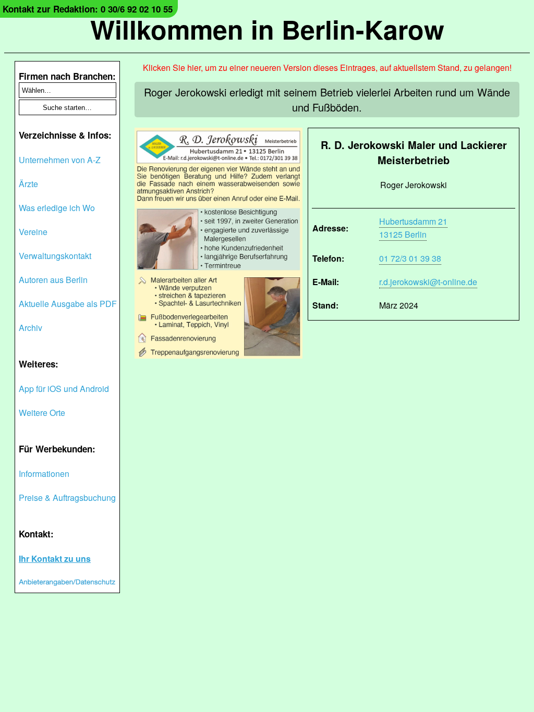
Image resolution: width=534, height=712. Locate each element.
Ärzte (28, 184)
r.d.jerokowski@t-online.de (428, 282)
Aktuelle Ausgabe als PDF (68, 304)
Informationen (44, 474)
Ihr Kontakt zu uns (55, 558)
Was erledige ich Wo (57, 208)
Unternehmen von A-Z (60, 160)
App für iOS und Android (64, 389)
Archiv (30, 328)
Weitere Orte (42, 413)
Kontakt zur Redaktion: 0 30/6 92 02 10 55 (88, 9)
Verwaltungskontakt (55, 256)
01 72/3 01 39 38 (410, 258)
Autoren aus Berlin (53, 280)
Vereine (33, 232)
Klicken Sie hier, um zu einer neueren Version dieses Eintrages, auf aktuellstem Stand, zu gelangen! (327, 67)
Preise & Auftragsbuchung (67, 498)
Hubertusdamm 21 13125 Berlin (413, 227)
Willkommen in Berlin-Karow (267, 28)
